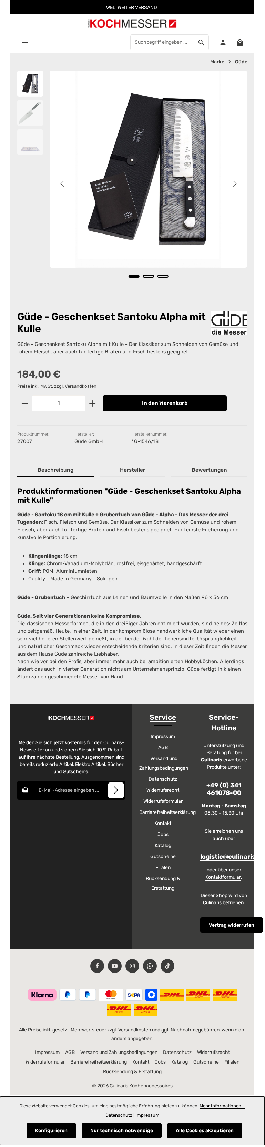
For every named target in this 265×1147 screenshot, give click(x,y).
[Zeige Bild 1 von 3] (134, 276)
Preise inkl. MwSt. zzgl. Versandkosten (56, 386)
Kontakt (162, 823)
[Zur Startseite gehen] (132, 23)
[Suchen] (201, 42)
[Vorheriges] (62, 184)
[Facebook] (97, 966)
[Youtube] (115, 966)
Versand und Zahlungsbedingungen (163, 763)
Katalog (163, 845)
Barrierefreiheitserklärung (167, 812)
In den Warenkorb (165, 403)
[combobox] (162, 42)
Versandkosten (134, 1030)
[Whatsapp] (150, 966)
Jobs (163, 834)
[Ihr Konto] (223, 42)
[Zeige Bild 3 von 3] (163, 276)
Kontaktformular (223, 877)
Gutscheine (163, 856)
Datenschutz (163, 779)
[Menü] (25, 42)
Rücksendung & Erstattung (163, 883)
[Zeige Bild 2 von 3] (148, 276)
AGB (163, 747)
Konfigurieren (51, 1131)
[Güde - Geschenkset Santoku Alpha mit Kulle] (148, 169)
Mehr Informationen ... (222, 1105)
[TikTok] (167, 966)
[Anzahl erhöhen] (92, 403)
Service (163, 717)
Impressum (163, 736)
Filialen (163, 867)
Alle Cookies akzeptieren (205, 1131)
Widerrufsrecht (162, 790)
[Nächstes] (234, 184)
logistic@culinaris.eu (232, 856)
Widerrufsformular (163, 801)
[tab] (55, 471)
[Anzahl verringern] (24, 403)
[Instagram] (132, 966)
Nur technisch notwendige (121, 1131)
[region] (132, 184)
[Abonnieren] (116, 790)
